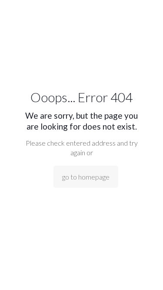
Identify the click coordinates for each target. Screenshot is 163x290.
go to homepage (86, 177)
